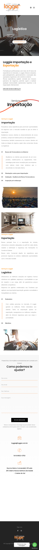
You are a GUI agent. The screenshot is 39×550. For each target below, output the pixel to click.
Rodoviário (10, 35)
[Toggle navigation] (34, 7)
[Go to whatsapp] (34, 544)
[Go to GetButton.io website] (35, 548)
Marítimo (10, 36)
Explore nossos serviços (12, 89)
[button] (17, 51)
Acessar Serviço (19, 42)
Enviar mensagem (19, 420)
